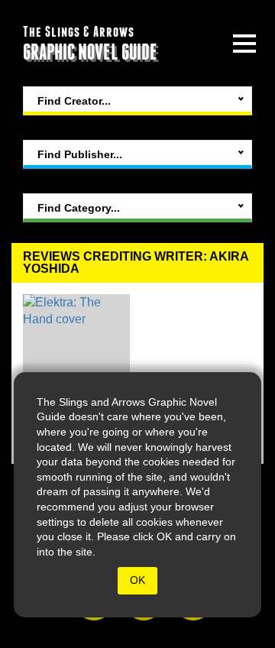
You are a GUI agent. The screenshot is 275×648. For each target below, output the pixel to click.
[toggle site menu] (244, 43)
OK (137, 580)
